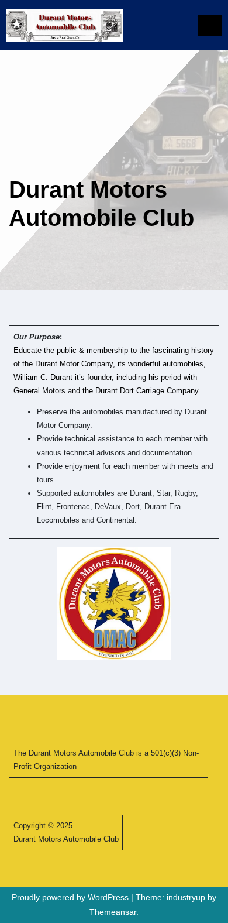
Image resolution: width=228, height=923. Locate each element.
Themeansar (112, 912)
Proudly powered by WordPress (71, 897)
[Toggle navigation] (210, 25)
